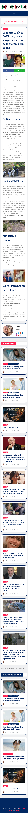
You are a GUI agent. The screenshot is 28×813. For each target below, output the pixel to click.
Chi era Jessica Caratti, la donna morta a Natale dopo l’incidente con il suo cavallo (13, 555)
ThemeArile (18, 810)
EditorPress (10, 810)
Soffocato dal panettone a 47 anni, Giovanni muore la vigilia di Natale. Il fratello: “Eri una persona (14, 587)
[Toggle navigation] (14, 13)
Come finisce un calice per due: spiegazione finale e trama (13, 396)
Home (3, 19)
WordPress (22, 808)
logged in (10, 669)
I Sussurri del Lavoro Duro (11, 427)
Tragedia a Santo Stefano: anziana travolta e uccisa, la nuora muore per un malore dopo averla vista (14, 491)
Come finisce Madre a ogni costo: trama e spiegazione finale (13, 368)
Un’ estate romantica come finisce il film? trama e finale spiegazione (14, 757)
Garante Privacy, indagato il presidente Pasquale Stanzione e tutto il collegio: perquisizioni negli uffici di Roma (14, 458)
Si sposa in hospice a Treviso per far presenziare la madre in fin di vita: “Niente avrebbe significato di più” (14, 523)
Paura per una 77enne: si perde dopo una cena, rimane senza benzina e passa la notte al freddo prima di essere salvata (13, 620)
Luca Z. (7, 51)
